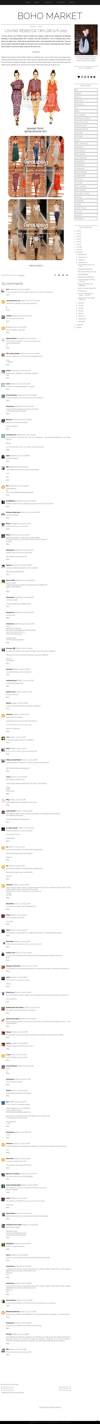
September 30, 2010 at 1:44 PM (20, 535)
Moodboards (80, 176)
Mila (7, 1349)
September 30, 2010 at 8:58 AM (20, 455)
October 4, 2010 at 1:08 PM (30, 1185)
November (81, 257)
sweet (8, 777)
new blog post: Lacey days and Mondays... (19, 1165)
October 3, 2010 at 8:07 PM (23, 1132)
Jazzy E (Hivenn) (11, 1066)
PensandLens (10, 791)
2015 (78, 239)
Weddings (79, 219)
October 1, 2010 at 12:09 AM (24, 648)
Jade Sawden (11, 811)
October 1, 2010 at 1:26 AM (20, 703)
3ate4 (8, 455)
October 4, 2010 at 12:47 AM (21, 1143)
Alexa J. (8, 523)
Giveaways (79, 147)
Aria (7, 1102)
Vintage (78, 215)
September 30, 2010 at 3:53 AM (26, 338)
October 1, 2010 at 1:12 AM (24, 692)
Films (77, 140)
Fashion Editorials (83, 118)
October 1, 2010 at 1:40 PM (17, 847)
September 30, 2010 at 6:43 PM (24, 597)
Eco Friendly (80, 115)
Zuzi (7, 289)
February (81, 319)
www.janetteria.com (13, 300)
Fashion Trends (81, 129)
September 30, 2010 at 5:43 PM (22, 565)
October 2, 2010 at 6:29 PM (20, 1043)
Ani (7, 847)
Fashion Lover (11, 692)
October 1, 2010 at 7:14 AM (18, 799)
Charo (8, 930)
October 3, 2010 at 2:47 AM (26, 1066)
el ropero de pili (11, 828)
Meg (7, 799)
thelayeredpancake (13, 512)
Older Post (65, 1388)
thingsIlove (10, 1243)
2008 (78, 327)
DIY (76, 108)
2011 (78, 249)
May (79, 311)
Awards (78, 93)
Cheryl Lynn (10, 992)
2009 (78, 325)
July (79, 305)
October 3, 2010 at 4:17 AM (23, 1079)
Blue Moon (9, 941)
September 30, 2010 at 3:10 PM (24, 550)
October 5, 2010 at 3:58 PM (24, 1300)
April (79, 313)
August (80, 303)
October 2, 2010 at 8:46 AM (23, 992)
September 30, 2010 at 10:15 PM (24, 624)
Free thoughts (81, 143)
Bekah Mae (10, 903)
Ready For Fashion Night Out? (87, 288)
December (81, 254)
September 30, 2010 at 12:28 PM (30, 512)
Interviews (79, 165)
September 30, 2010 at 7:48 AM (22, 419)
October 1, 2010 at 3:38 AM (29, 760)
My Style (79, 179)
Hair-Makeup (80, 151)
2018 (78, 231)
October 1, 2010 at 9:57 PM (19, 930)
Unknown (9, 714)
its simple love (11, 435)
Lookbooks (79, 168)
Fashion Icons (81, 125)
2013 (78, 244)
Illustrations (81, 158)
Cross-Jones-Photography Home (16, 1233)
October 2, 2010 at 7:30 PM (19, 1054)
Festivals (79, 136)
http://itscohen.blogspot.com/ (15, 571)
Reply (8, 294)
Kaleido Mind (10, 1213)
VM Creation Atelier (13, 353)
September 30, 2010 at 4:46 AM (30, 353)
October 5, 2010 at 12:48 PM (23, 1266)
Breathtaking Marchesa (85, 269)
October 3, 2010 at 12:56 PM (17, 1102)
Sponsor (61, 2)
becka (8, 384)
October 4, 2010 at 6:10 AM (28, 1174)
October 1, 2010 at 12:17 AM (25, 680)
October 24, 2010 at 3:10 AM (18, 1349)
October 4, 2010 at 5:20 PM (24, 1213)
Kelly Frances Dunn (12, 1019)
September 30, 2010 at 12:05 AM (19, 289)
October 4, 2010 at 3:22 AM (22, 1158)
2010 (78, 252)
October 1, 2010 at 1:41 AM (21, 714)
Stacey (8, 1032)
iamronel (9, 669)
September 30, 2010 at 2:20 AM (21, 316)
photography (80, 190)
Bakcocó (9, 419)
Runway (78, 197)
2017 (78, 233)
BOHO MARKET (50, 16)
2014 (78, 241)
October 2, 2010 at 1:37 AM (29, 966)
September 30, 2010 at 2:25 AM (16, 327)
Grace (8, 915)
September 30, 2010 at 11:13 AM (26, 501)
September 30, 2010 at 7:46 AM (27, 395)
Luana (8, 1054)
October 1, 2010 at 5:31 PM (22, 903)
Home (27, 2)
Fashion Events (81, 122)
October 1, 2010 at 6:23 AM (19, 777)
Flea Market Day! (83, 274)
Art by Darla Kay (11, 395)
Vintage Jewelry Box (13, 966)
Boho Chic (79, 100)
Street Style (80, 208)
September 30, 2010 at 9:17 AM (18, 467)
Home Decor (80, 154)
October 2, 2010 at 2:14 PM (32, 1007)
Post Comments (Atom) (17, 1392)
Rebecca (9, 565)
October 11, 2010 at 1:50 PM (23, 1323)
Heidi (8, 748)
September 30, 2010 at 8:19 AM (26, 435)
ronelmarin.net (11, 680)
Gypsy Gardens (11, 338)
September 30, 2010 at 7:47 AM (24, 406)
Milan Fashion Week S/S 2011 (87, 271)
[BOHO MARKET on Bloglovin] (36, 266)
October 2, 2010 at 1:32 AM (22, 941)
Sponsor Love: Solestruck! (86, 277)
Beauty (78, 97)
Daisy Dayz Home (11, 1231)
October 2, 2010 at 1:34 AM (24, 953)
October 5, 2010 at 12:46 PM (19, 1255)
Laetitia (9, 316)
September (82, 262)
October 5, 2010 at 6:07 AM (23, 1243)
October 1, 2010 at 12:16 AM (21, 669)
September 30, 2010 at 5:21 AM (21, 370)
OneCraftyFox (11, 1300)
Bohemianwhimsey (13, 1311)
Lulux (8, 977)
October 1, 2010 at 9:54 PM (19, 915)
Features (79, 133)
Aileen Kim (10, 1158)
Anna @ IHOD (10, 580)
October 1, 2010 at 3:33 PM (21, 885)
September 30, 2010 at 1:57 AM (30, 300)
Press (72, 2)
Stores (78, 204)
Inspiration (79, 161)
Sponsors (79, 201)
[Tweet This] (63, 275)
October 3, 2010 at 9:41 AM (20, 1090)
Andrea (8, 370)
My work (78, 183)
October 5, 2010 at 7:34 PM (28, 1311)
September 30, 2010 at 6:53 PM (24, 612)
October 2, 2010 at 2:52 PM (28, 1019)
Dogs (77, 111)
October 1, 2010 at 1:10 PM (26, 828)
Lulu (7, 737)
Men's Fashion (81, 172)
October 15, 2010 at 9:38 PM (20, 1334)
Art (76, 90)
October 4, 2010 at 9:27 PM (30, 1224)
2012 (78, 247)
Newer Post (7, 1388)
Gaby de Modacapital (13, 1185)
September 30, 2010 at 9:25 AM (19, 486)
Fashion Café (10, 953)
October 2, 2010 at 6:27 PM (20, 1032)
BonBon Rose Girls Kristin (15, 1007)
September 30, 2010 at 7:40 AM (20, 384)
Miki (7, 467)
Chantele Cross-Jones (13, 1224)
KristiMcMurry (11, 501)
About (37, 2)
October (80, 260)
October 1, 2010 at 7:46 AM (24, 811)
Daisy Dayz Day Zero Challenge (16, 1235)
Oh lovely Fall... (82, 291)
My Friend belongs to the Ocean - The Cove (85, 294)
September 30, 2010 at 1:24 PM (21, 523)
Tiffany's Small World (13, 760)
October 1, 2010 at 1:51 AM (18, 748)
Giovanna (9, 648)
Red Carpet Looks (82, 193)
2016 (78, 236)
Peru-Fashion (80, 186)
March (80, 316)
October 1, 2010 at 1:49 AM (18, 737)
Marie (8, 535)
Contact (49, 2)
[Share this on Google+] (67, 275)
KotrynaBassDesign (64, 1422)
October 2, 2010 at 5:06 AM (18, 977)
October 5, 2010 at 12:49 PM (23, 1283)
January (80, 321)
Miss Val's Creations (13, 1174)
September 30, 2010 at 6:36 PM (25, 580)
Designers (79, 104)
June (80, 308)
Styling (78, 211)
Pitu (7, 486)
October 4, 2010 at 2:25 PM (19, 1198)
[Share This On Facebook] (55, 275)
